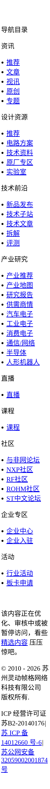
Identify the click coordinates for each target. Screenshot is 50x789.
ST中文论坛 (23, 498)
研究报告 (19, 295)
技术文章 (19, 224)
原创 (13, 91)
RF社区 (17, 479)
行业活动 (19, 573)
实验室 (16, 172)
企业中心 (19, 531)
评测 (13, 243)
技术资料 (19, 152)
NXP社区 (19, 469)
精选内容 (14, 642)
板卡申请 (19, 583)
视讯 (13, 81)
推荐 (13, 62)
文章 (13, 72)
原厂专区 (19, 162)
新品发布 (19, 204)
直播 (13, 395)
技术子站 (19, 214)
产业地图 (19, 285)
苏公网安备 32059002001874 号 (24, 760)
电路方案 (19, 143)
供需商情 (19, 304)
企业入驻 (19, 540)
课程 (13, 427)
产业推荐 (19, 275)
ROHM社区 (23, 489)
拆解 (13, 233)
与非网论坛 (23, 460)
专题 (13, 101)
